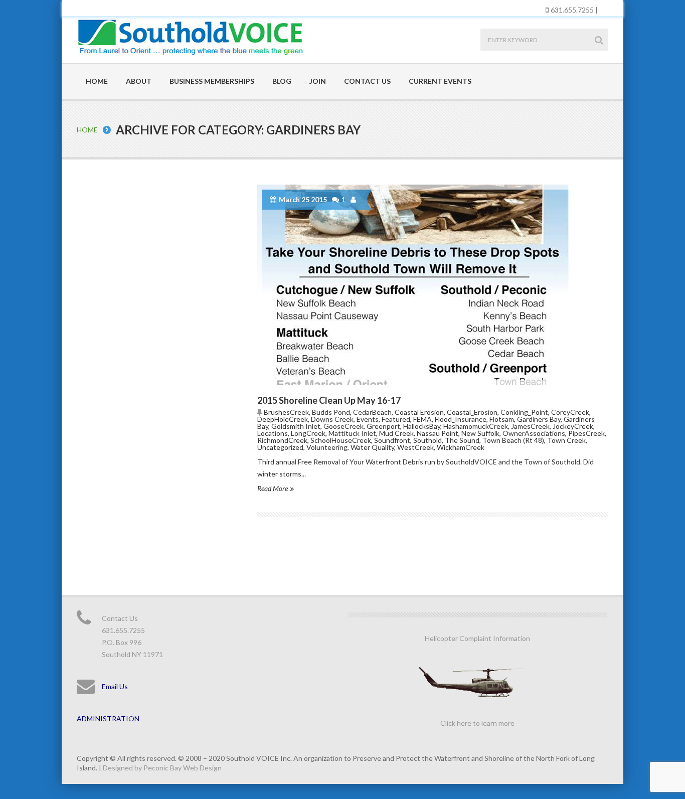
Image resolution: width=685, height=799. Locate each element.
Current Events (440, 81)
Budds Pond (331, 412)
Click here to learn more (477, 723)
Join (317, 81)
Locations (272, 433)
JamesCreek (530, 426)
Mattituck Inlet (352, 433)
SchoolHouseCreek (340, 440)
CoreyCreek (570, 412)
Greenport (383, 426)
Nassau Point (437, 433)
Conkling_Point (524, 412)
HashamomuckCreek (475, 426)
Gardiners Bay (539, 419)
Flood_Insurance (460, 419)
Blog (281, 81)
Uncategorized (280, 447)
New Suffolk (480, 433)
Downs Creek (332, 419)
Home (97, 81)
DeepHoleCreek (282, 419)
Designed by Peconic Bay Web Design (162, 767)
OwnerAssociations (533, 433)
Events (368, 419)
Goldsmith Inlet (295, 426)
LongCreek (308, 433)
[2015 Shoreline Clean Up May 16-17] (432, 285)
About (138, 81)
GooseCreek (343, 426)
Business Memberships (211, 81)
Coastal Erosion (419, 412)
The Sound (462, 440)
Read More (273, 488)
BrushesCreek (286, 412)
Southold (427, 440)
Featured (396, 419)
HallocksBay (421, 426)
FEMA (422, 419)
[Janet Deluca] (355, 200)
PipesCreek (586, 433)
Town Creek (566, 440)
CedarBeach (372, 412)
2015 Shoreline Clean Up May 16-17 (329, 400)
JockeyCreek (573, 426)
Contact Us (367, 81)
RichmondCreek (282, 440)
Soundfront (392, 440)
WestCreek (415, 447)
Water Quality (372, 447)
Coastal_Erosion (472, 412)
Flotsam (501, 419)
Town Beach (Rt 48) (513, 440)
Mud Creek (396, 433)
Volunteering (327, 447)
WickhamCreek (460, 447)
